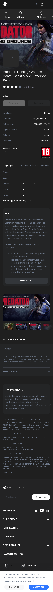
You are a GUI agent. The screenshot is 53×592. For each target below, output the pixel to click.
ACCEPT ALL (38, 587)
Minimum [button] (7, 349)
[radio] (4, 87)
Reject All (14, 587)
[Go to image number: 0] (8, 326)
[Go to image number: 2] (35, 326)
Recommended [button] (10, 371)
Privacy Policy (8, 472)
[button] (36, 4)
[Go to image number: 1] (21, 326)
